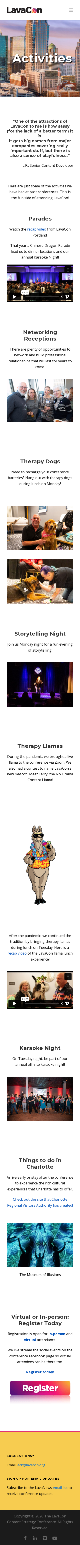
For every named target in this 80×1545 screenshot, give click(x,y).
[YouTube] (54, 1538)
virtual (30, 1339)
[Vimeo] (44, 1538)
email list (60, 1487)
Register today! (40, 1372)
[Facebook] (25, 1538)
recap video (36, 229)
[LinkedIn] (35, 1538)
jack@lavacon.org (30, 1465)
